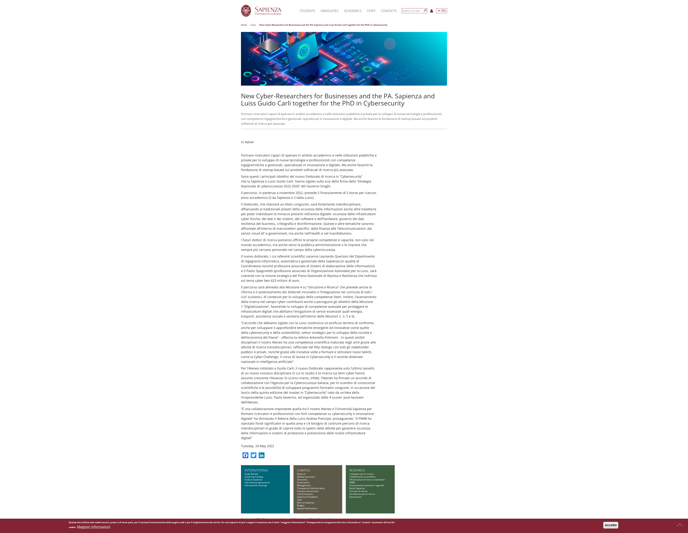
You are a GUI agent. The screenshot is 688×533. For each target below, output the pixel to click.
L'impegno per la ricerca (361, 473)
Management (303, 485)
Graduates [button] (330, 11)
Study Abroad (251, 473)
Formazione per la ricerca (362, 493)
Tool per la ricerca (358, 491)
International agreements (257, 482)
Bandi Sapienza (357, 488)
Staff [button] (371, 11)
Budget (300, 505)
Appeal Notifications (307, 508)
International (256, 470)
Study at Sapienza (253, 479)
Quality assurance (306, 476)
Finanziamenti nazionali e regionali (366, 485)
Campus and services (307, 491)
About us (301, 473)
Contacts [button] (389, 11)
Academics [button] (353, 11)
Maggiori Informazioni (93, 527)
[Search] (425, 10)
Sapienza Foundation (307, 496)
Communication (305, 493)
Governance (303, 482)
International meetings (256, 485)
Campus (303, 470)
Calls (299, 499)
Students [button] (307, 11)
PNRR (352, 482)
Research (357, 470)
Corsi (253, 24)
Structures (302, 479)
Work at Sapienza (305, 502)
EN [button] (443, 10)
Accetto (611, 525)
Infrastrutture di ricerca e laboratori (367, 479)
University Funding (254, 476)
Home (244, 24)
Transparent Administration (311, 488)
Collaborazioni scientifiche (362, 476)
